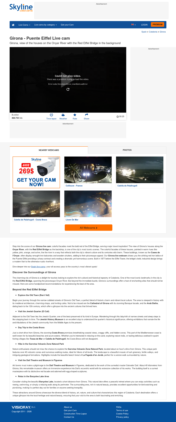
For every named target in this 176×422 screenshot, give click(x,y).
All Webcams (88, 227)
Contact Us (69, 416)
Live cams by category (44, 24)
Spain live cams (38, 266)
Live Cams (24, 24)
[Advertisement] (101, 12)
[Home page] (13, 24)
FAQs (118, 406)
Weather (63, 118)
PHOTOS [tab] (127, 149)
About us (68, 406)
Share (86, 118)
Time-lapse (51, 118)
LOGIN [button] (144, 24)
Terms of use (122, 410)
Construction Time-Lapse (75, 413)
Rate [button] (75, 118)
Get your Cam (67, 24)
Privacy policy (122, 416)
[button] (133, 24)
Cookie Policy (122, 413)
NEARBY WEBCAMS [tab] (49, 150)
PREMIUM (158, 24)
